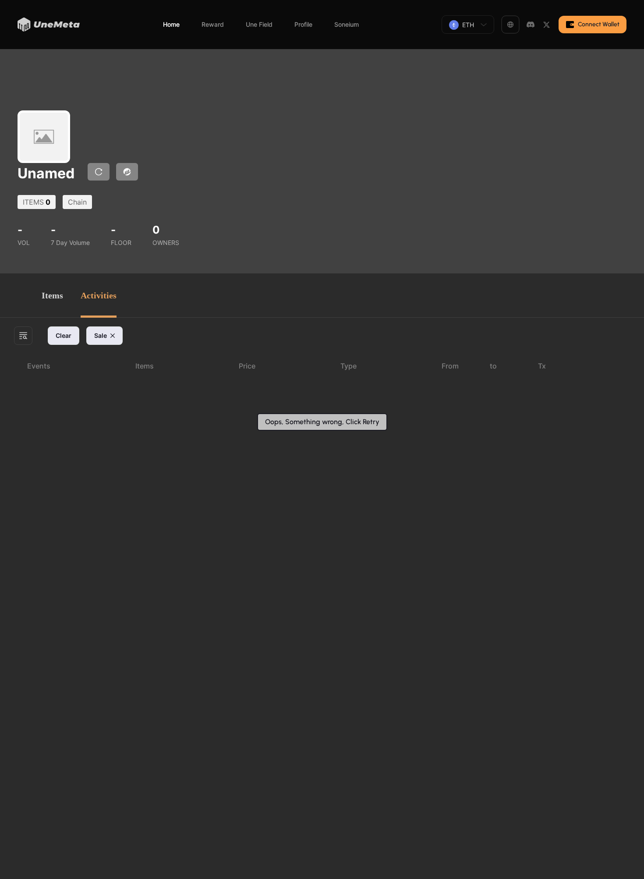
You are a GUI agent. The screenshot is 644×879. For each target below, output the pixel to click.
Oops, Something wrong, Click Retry (322, 422)
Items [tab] (52, 295)
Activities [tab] (99, 295)
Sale (100, 335)
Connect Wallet (598, 24)
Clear (63, 335)
